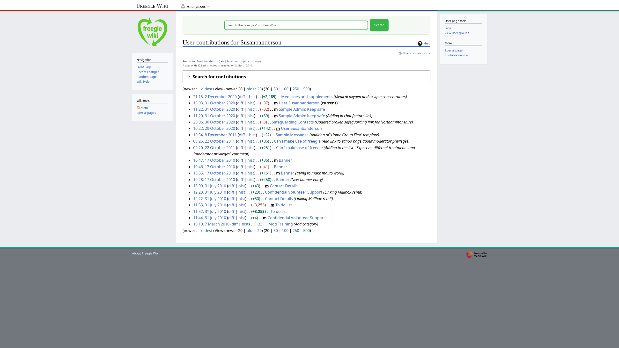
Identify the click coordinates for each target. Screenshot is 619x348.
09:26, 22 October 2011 (214, 141)
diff (242, 96)
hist (252, 96)
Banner (285, 160)
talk (222, 61)
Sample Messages (292, 135)
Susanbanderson (207, 61)
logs (257, 61)
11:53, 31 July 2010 (209, 205)
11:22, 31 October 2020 (214, 109)
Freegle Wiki (152, 6)
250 (296, 89)
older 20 (254, 89)
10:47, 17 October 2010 (214, 160)
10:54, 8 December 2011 (215, 135)
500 (306, 89)
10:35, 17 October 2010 (214, 173)
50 (275, 89)
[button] (306, 77)
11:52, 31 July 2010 (209, 211)
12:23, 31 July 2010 (209, 192)
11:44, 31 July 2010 (209, 217)
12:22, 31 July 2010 (209, 198)
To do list (283, 205)
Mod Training (280, 224)
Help (427, 43)
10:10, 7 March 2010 (211, 224)
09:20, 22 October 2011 (214, 147)
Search (379, 25)
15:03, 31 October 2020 (214, 103)
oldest (207, 89)
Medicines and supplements (307, 96)
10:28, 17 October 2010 (214, 179)
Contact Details (284, 185)
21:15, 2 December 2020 (215, 96)
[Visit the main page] (152, 31)
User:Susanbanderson (299, 103)
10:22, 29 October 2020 (214, 128)
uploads (247, 61)
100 (285, 89)
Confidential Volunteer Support (293, 192)
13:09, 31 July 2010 (209, 185)
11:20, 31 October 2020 (214, 115)
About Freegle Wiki (145, 253)
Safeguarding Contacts (293, 122)
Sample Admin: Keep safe (302, 109)
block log (233, 61)
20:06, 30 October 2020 (214, 122)
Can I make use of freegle (297, 141)
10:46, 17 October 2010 (214, 166)
